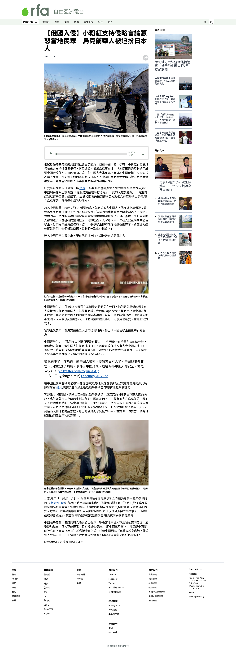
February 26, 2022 (94, 375)
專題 (57, 21)
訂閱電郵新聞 (115, 591)
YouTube (113, 574)
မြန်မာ (46, 583)
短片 (82, 188)
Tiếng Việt (48, 609)
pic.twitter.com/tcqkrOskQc (78, 371)
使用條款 (153, 587)
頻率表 (80, 578)
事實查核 (88, 21)
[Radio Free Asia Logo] (53, 10)
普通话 (47, 574)
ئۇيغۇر (46, 604)
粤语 (46, 578)
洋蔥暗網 (113, 609)
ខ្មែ (45, 596)
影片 (110, 21)
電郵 (111, 627)
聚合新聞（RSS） (117, 587)
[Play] (52, 154)
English (47, 613)
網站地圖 (153, 600)
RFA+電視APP (115, 605)
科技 (100, 21)
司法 (66, 21)
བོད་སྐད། (47, 600)
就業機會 (153, 578)
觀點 (76, 21)
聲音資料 (16, 596)
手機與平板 (114, 614)
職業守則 (153, 574)
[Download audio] (143, 153)
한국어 (47, 587)
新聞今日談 (58, 503)
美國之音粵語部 (156, 596)
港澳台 (46, 21)
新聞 (14, 574)
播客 (79, 583)
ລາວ (46, 591)
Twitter (112, 583)
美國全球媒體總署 (157, 591)
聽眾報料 (113, 632)
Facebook (113, 578)
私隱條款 (153, 583)
